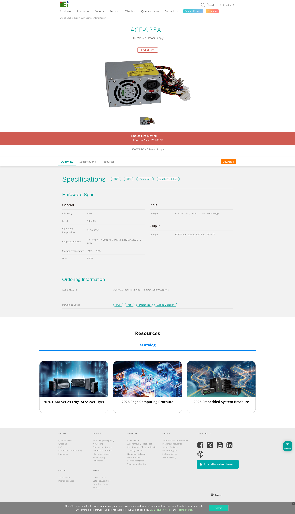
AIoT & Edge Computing (103, 440)
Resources (108, 161)
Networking (98, 443)
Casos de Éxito (99, 477)
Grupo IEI (62, 443)
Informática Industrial (102, 450)
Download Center (101, 484)
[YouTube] (219, 443)
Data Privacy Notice (161, 509)
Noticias (96, 487)
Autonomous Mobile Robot (139, 443)
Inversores (63, 454)
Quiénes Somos (65, 440)
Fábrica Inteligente (135, 460)
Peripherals (98, 460)
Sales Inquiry (64, 477)
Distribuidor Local (66, 480)
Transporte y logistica (136, 464)
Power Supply (99, 457)
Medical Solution (134, 457)
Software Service (169, 454)
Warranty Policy (169, 457)
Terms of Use (184, 509)
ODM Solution (133, 440)
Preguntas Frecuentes (172, 443)
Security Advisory (170, 447)
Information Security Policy (70, 450)
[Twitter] (210, 443)
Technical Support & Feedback (176, 440)
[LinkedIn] (229, 443)
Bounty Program (169, 450)
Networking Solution (136, 454)
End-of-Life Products (69, 17)
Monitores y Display (101, 454)
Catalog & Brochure (101, 480)
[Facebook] (200, 443)
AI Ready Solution (135, 450)
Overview (67, 161)
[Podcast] (200, 452)
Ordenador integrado (102, 447)
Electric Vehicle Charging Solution (142, 447)
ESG (60, 447)
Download (228, 161)
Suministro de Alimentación (93, 17)
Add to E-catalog (167, 179)
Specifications (87, 161)
